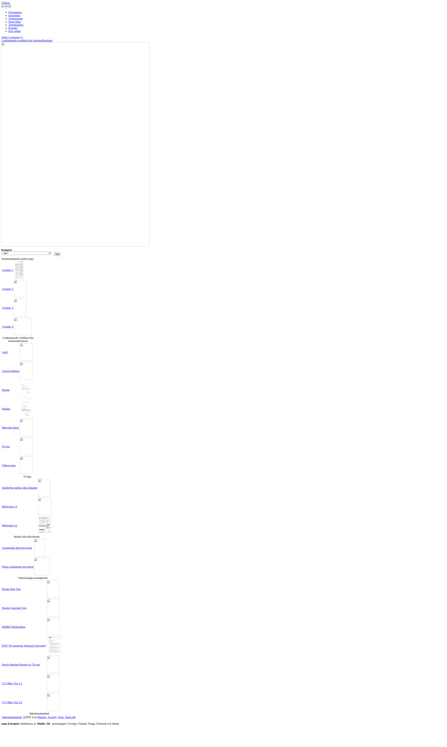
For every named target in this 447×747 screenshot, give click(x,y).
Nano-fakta (14, 21)
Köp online (14, 31)
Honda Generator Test (14, 608)
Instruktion (14, 15)
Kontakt (12, 28)
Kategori (6, 249)
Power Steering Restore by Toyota (21, 664)
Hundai (6, 408)
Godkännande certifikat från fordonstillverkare (26, 40)
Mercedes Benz (10, 427)
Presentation (15, 12)
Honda (5, 389)
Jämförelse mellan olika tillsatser (19, 487)
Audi (5, 352)
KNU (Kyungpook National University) (24, 645)
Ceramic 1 (7, 270)
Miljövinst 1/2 (9, 506)
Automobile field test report (17, 547)
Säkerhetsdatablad (12, 717)
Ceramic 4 (7, 326)
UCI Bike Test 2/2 (12, 702)
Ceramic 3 (7, 307)
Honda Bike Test (11, 589)
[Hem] (5, 2)
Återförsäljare (15, 24)
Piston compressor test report (18, 566)
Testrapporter (15, 18)
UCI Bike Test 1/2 (12, 683)
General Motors (10, 371)
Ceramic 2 (7, 288)
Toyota (6, 446)
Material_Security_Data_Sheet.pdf (56, 717)
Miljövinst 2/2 (9, 525)
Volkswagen (9, 465)
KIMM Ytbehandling (13, 626)
